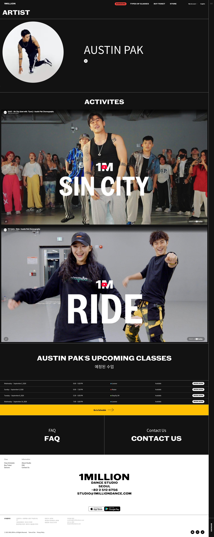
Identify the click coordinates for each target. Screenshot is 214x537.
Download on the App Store (96, 509)
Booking (211, 527)
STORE (173, 4)
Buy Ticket (8, 465)
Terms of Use (32, 532)
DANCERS (120, 4)
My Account (192, 4)
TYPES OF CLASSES (139, 4)
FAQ (23, 465)
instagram (86, 61)
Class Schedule (9, 463)
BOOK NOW (198, 383)
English (202, 4)
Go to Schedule (100, 410)
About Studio (26, 463)
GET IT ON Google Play (112, 509)
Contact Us (25, 467)
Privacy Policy (40, 532)
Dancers (7, 467)
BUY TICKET (159, 4)
